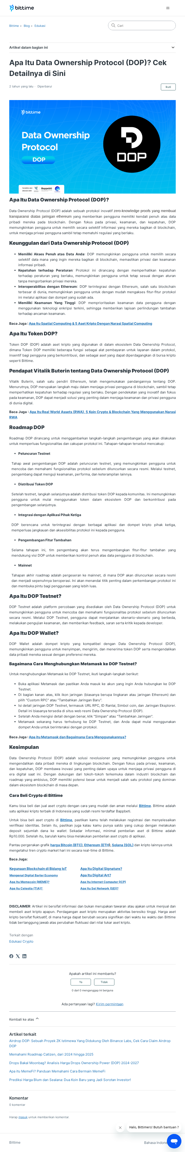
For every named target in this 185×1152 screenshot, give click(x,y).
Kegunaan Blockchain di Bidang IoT (38, 868)
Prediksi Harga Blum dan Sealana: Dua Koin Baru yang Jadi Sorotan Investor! (70, 1080)
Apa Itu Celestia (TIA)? (25, 888)
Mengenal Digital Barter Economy (33, 875)
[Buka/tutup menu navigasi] (168, 8)
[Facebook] (11, 956)
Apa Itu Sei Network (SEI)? (99, 888)
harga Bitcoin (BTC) (66, 845)
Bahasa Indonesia (158, 1143)
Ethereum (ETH (96, 845)
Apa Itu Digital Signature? (101, 868)
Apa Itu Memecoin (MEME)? (29, 882)
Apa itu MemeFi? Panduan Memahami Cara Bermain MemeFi (57, 1071)
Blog (27, 25)
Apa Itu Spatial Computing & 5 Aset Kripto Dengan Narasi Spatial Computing (90, 323)
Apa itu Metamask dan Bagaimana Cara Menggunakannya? (77, 737)
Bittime (14, 25)
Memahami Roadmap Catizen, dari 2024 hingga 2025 (51, 1054)
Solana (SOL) (123, 845)
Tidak (104, 982)
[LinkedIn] (24, 956)
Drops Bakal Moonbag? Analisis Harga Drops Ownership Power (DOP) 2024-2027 (74, 1063)
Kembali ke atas (22, 1019)
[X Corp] (18, 956)
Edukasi (40, 25)
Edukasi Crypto (21, 941)
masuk (23, 1117)
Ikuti (168, 87)
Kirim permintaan (109, 1004)
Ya (80, 982)
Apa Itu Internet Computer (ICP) (103, 882)
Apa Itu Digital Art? (95, 875)
